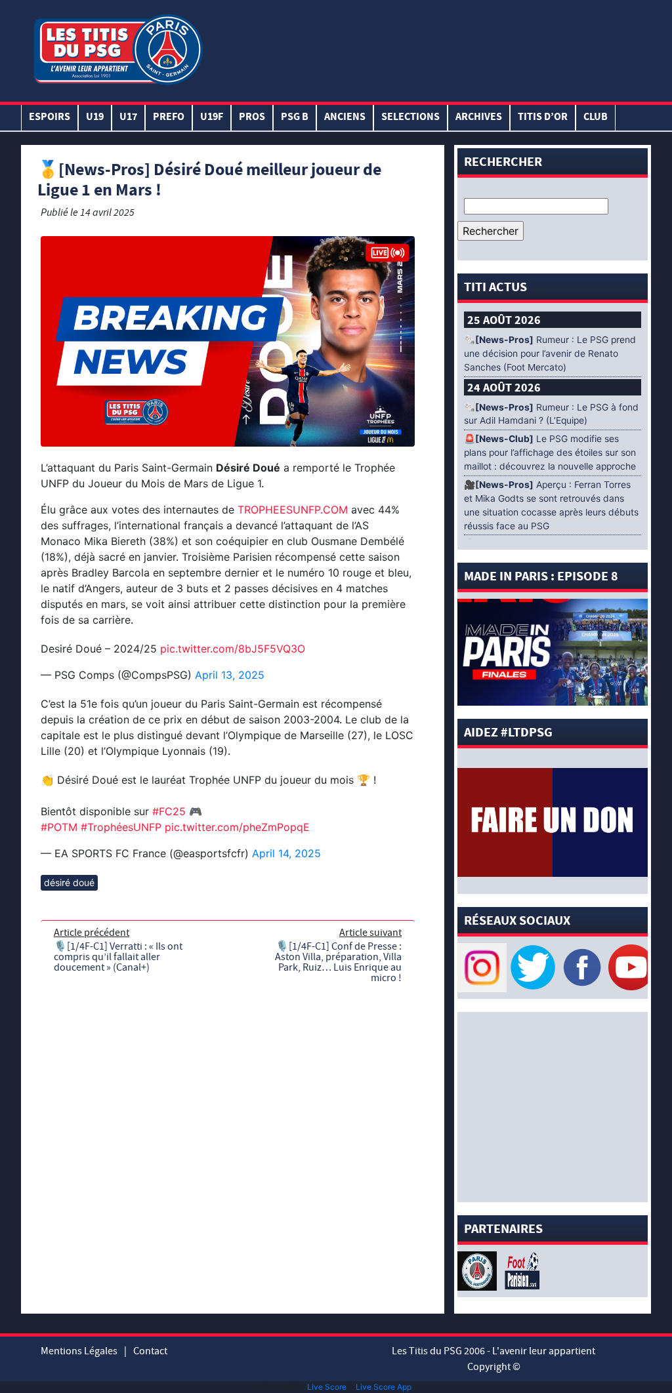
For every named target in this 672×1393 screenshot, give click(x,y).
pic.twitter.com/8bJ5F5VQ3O (232, 648)
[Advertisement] (427, 47)
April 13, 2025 (229, 674)
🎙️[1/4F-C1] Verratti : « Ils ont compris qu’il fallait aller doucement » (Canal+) (118, 957)
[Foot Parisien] (519, 1269)
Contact (150, 1351)
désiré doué (69, 882)
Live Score (326, 1387)
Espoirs (49, 118)
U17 (128, 118)
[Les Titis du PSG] (118, 48)
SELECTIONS (410, 118)
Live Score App (383, 1387)
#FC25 (169, 811)
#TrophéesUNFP (121, 827)
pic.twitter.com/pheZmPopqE (237, 827)
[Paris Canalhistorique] (478, 1269)
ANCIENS (345, 118)
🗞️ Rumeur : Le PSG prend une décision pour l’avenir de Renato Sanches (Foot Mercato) (550, 353)
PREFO (168, 118)
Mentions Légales (79, 1351)
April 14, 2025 (286, 853)
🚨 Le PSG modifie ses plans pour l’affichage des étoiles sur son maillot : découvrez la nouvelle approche (550, 453)
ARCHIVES (478, 118)
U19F (211, 118)
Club (595, 118)
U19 (95, 118)
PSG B (294, 118)
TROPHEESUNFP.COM (293, 509)
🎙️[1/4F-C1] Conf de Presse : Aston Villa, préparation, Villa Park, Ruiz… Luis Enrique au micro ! (338, 962)
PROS (252, 118)
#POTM (59, 827)
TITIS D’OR (543, 118)
